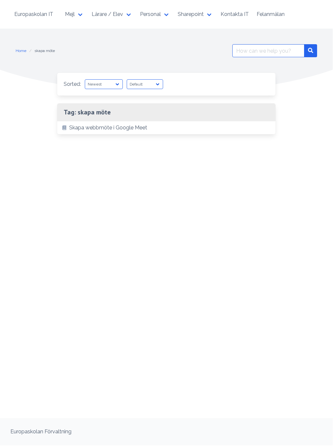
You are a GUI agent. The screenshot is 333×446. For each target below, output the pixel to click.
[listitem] (166, 127)
